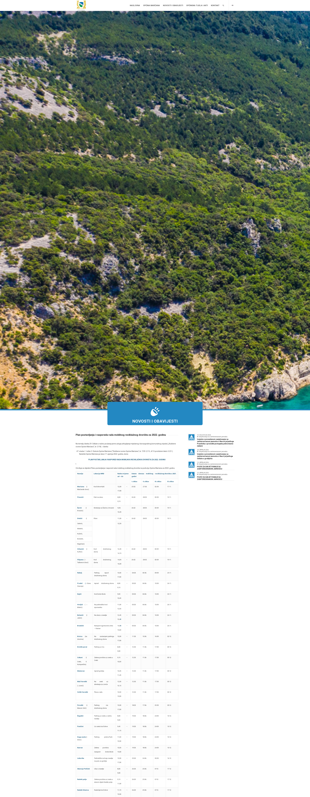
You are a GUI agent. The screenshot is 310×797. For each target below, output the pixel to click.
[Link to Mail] (232, 5)
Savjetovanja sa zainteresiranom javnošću (213, 437)
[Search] (223, 5)
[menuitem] (135, 5)
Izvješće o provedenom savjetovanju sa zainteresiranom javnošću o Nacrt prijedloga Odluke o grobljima (215, 456)
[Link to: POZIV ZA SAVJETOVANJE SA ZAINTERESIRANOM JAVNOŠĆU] (191, 465)
